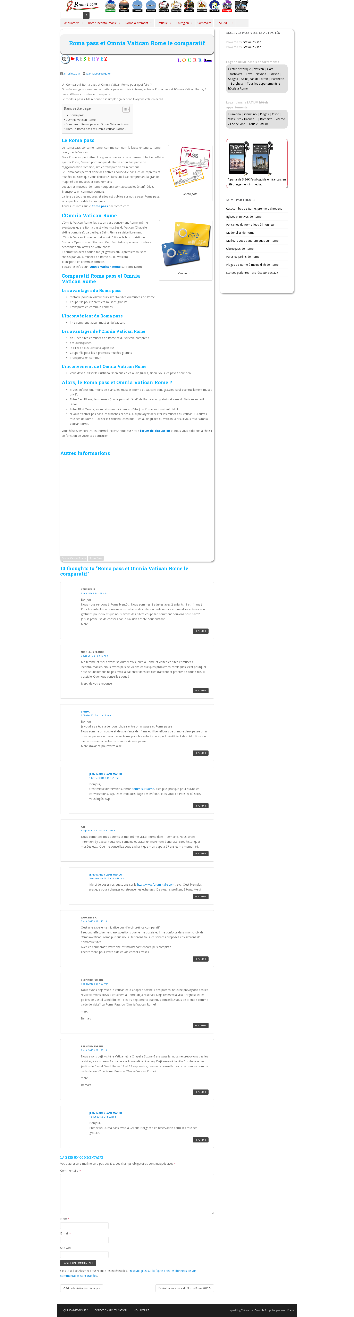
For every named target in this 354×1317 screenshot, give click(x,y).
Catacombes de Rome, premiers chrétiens (254, 208)
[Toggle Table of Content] (124, 109)
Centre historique (239, 69)
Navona (261, 74)
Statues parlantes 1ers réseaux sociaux (252, 273)
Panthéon (277, 79)
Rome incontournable (102, 23)
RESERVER (222, 23)
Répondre (200, 631)
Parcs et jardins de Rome (243, 257)
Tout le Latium (258, 124)
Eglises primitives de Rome (244, 216)
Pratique (162, 23)
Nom (64, 1219)
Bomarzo (266, 119)
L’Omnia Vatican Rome (81, 120)
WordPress (287, 1310)
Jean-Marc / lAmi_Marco (105, 774)
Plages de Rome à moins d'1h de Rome (252, 265)
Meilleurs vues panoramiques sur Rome (252, 240)
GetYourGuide (252, 42)
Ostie (275, 114)
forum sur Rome (143, 789)
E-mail (65, 1233)
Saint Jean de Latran (254, 79)
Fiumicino (234, 114)
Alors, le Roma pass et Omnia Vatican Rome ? (96, 129)
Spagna (233, 79)
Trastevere (235, 74)
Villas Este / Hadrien (241, 119)
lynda (85, 711)
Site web (65, 1248)
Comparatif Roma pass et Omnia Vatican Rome (97, 124)
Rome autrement (136, 23)
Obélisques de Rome (240, 249)
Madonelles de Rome (240, 232)
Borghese (237, 83)
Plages (264, 114)
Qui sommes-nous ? (75, 1310)
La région (182, 23)
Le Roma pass (75, 115)
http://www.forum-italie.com (156, 884)
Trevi (249, 74)
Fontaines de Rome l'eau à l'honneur (250, 224)
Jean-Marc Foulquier (98, 73)
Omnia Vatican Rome (74, 558)
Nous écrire (141, 1310)
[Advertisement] (137, 504)
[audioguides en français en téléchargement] (241, 6)
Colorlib (259, 1310)
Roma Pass (96, 558)
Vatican (259, 69)
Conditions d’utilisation (110, 1310)
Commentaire (70, 1170)
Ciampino (250, 114)
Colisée (274, 74)
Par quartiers (70, 23)
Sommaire (204, 23)
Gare (270, 69)
